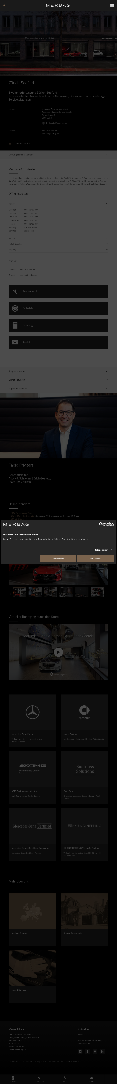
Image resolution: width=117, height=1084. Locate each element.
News (80, 1034)
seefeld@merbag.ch (50, 133)
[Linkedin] (102, 1051)
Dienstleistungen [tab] (17, 379)
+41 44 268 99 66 (49, 130)
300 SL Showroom (19, 519)
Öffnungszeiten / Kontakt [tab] (21, 154)
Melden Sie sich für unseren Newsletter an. (90, 1042)
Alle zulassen (95, 558)
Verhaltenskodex (56, 1061)
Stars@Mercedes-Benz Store (23, 516)
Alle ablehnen (58, 558)
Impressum (27, 1061)
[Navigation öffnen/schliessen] (112, 5)
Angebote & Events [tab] (18, 388)
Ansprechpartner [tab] (17, 371)
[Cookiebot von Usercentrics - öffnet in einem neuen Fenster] (101, 524)
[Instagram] (80, 1051)
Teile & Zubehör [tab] (15, 244)
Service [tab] (12, 238)
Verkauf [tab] (12, 204)
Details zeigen (101, 550)
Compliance (40, 1061)
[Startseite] (59, 5)
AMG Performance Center (22, 513)
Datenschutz (14, 1061)
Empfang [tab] (12, 249)
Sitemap (76, 1061)
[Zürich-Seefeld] (5, 4)
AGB (68, 1061)
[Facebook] (87, 1051)
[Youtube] (95, 1051)
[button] (58, 154)
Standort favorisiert (22, 143)
